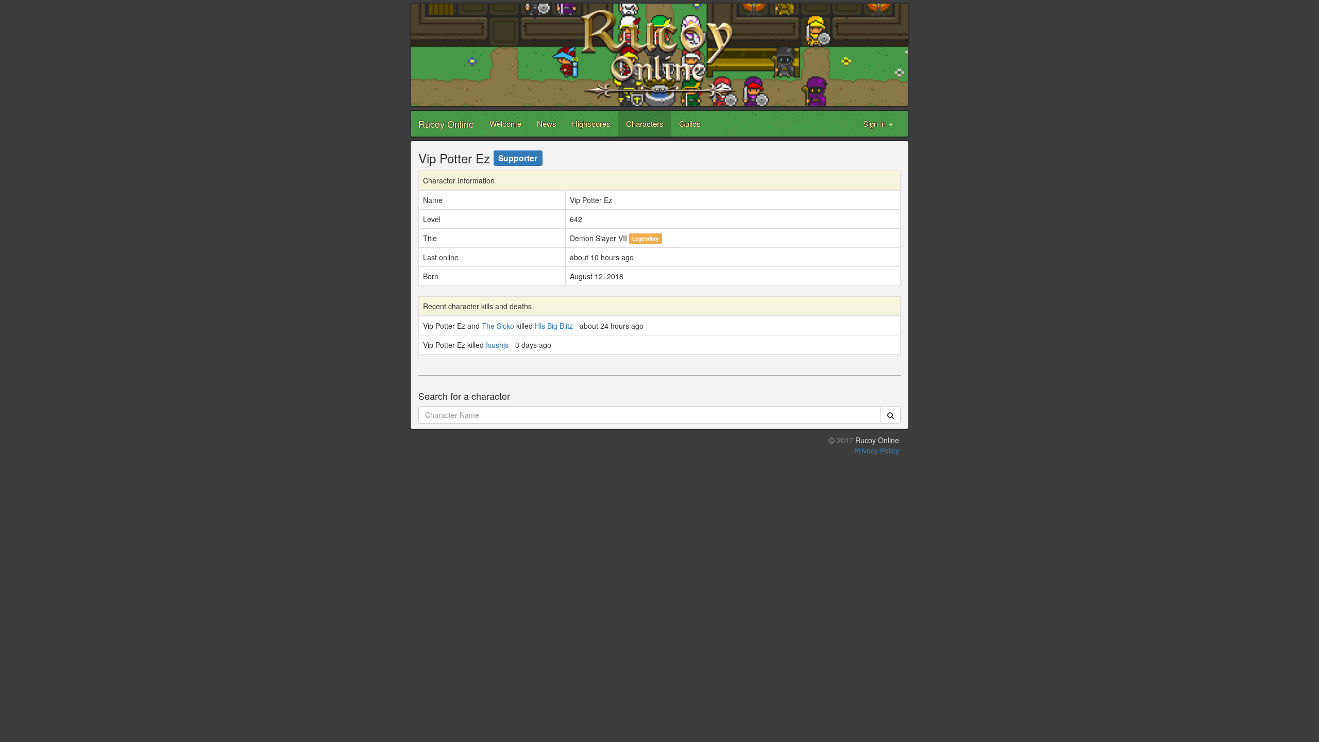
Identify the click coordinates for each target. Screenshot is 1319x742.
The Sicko (498, 326)
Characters (645, 123)
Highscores (591, 123)
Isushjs (497, 345)
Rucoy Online (446, 123)
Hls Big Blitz (554, 326)
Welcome (505, 123)
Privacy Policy (876, 450)
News (546, 123)
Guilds (690, 123)
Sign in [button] (875, 123)
